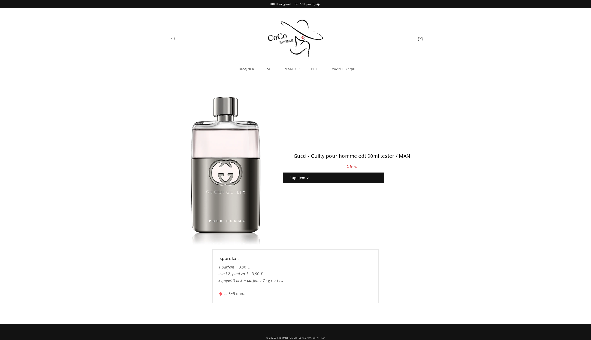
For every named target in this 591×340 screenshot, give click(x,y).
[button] (174, 39)
